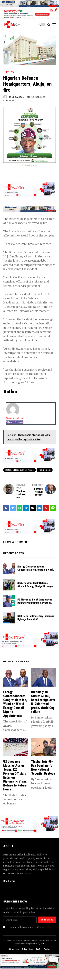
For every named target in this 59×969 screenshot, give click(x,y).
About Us (14, 949)
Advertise (27, 949)
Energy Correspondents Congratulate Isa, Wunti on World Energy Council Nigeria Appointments (35, 571)
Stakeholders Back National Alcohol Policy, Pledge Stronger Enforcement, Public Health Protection (35, 588)
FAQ (38, 949)
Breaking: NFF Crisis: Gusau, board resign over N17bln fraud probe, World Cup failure (43, 702)
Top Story (8, 71)
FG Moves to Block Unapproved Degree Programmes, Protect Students (34, 602)
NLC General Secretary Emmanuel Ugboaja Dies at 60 (36, 618)
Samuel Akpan (16, 97)
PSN (42, 943)
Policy (47, 949)
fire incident (44, 470)
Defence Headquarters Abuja (19, 470)
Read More (9, 881)
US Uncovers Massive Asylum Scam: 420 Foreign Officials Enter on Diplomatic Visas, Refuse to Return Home (15, 775)
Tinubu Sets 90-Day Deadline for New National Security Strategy (43, 767)
